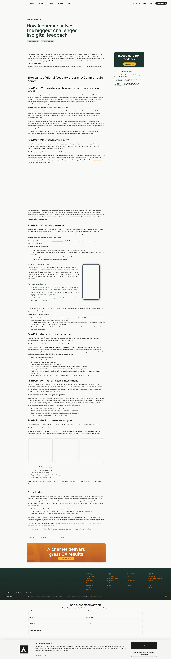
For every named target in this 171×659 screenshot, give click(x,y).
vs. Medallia (110, 580)
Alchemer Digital (33, 41)
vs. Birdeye (110, 583)
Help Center (151, 576)
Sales (149, 585)
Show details (39, 655)
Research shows (33, 347)
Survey (70, 123)
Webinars (130, 583)
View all (109, 588)
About (88, 578)
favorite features (57, 241)
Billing (149, 583)
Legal (166, 596)
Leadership (89, 585)
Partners (88, 587)
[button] (32, 3)
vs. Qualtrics (110, 576)
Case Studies (131, 580)
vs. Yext (109, 585)
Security (88, 589)
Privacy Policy (94, 596)
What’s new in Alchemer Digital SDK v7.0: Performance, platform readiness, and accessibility (126, 84)
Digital (78, 123)
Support (150, 580)
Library (129, 578)
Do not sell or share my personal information (144, 653)
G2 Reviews (82, 434)
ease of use (97, 160)
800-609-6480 (90, 576)
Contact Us (151, 587)
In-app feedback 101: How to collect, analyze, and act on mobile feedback (129, 75)
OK (144, 645)
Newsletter (130, 585)
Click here (31, 529)
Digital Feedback (48, 41)
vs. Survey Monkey (112, 578)
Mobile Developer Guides (155, 578)
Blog (128, 576)
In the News (89, 580)
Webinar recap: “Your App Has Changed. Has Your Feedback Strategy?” (127, 79)
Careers (88, 583)
